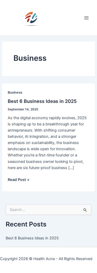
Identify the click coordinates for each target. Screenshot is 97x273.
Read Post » (18, 180)
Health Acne (44, 258)
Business (15, 92)
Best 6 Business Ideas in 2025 (42, 101)
